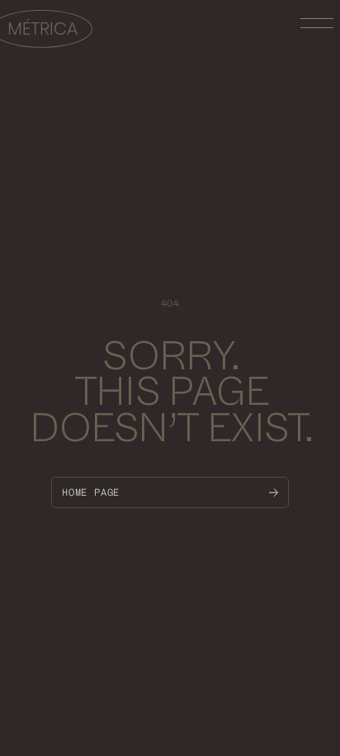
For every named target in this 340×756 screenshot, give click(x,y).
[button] (316, 23)
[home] (46, 31)
